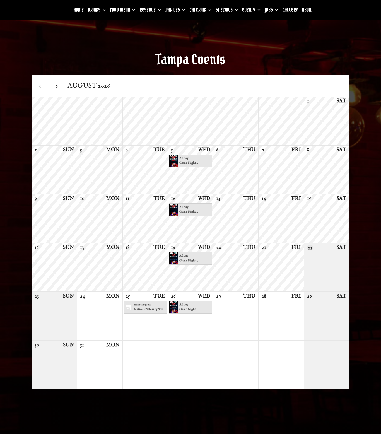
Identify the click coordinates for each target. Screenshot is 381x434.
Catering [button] (198, 10)
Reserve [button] (148, 10)
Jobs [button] (269, 10)
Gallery (290, 10)
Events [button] (249, 10)
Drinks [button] (95, 10)
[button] (190, 161)
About (307, 10)
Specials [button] (225, 10)
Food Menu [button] (120, 10)
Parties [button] (173, 10)
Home (79, 10)
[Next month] (56, 85)
